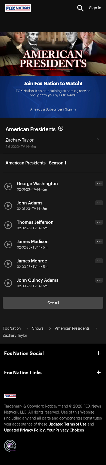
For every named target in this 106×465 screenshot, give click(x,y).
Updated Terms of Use (67, 424)
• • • (99, 183)
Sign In (70, 109)
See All (53, 303)
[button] (80, 8)
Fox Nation (12, 329)
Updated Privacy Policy (24, 430)
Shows (37, 329)
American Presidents (30, 129)
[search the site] (80, 8)
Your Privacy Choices (65, 430)
